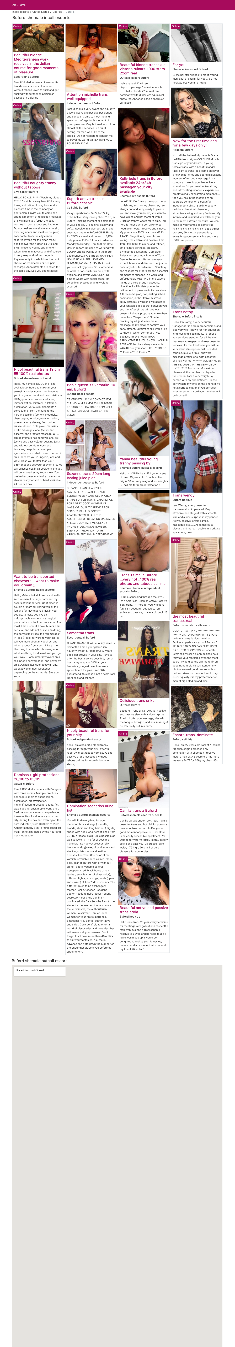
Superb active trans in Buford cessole (85, 201)
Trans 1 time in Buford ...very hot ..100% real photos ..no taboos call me (142, 579)
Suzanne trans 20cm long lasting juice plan (88, 475)
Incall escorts (20, 11)
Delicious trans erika (137, 700)
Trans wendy (184, 495)
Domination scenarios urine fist (90, 808)
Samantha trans (80, 633)
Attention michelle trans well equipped (87, 96)
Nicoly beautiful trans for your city (88, 732)
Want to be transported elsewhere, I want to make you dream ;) (36, 580)
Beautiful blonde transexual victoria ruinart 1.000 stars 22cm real (143, 69)
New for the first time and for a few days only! (195, 143)
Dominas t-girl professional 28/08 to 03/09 (37, 777)
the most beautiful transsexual (188, 618)
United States (40, 11)
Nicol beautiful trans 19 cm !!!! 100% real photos (37, 371)
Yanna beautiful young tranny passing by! (139, 461)
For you (179, 65)
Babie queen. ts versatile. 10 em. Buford (91, 387)
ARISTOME (19, 5)
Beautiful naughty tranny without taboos (35, 185)
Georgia (57, 11)
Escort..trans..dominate (193, 735)
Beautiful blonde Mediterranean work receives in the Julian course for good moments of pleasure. (36, 63)
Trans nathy (183, 312)
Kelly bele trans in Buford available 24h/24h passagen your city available (141, 184)
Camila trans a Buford (138, 810)
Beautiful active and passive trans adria (144, 910)
